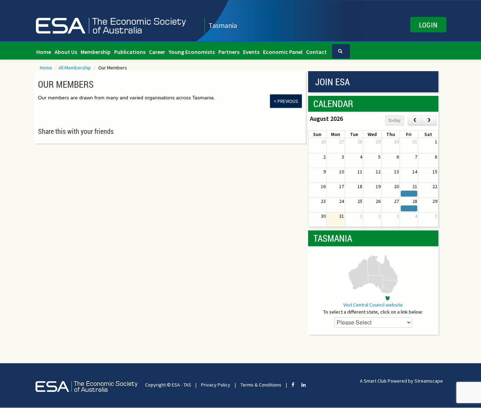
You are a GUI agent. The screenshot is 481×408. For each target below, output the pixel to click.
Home (43, 51)
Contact (316, 51)
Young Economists (192, 51)
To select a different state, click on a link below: (373, 312)
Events (251, 51)
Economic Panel (282, 51)
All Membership (75, 67)
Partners (228, 51)
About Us (66, 51)
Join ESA (332, 82)
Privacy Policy (215, 385)
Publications (129, 51)
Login (428, 24)
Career (157, 51)
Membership (96, 51)
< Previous (286, 101)
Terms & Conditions (261, 385)
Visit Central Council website (373, 305)
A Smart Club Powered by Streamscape (401, 381)
